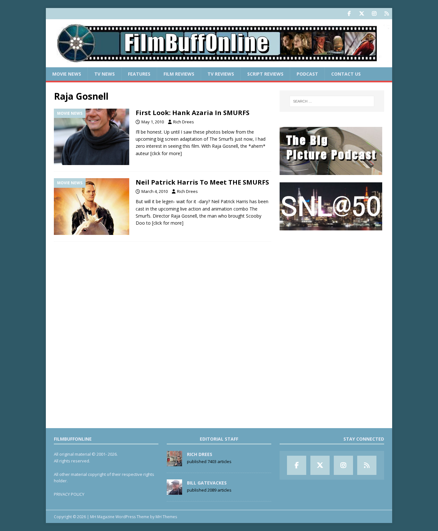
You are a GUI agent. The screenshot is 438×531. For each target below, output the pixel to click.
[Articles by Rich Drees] (174, 463)
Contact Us (346, 74)
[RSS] (386, 13)
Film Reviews (179, 74)
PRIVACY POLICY (69, 494)
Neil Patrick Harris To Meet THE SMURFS (202, 182)
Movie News (66, 74)
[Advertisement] (332, 277)
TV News (104, 74)
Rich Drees (183, 122)
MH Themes (166, 516)
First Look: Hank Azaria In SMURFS (192, 112)
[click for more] (166, 153)
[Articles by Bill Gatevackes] (174, 491)
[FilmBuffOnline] (219, 64)
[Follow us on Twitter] (361, 13)
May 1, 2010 (152, 122)
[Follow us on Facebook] (349, 13)
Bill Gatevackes (207, 483)
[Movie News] (91, 137)
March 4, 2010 (154, 191)
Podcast (307, 74)
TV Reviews (220, 74)
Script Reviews (265, 74)
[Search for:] (332, 101)
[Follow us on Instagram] (374, 13)
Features (139, 74)
